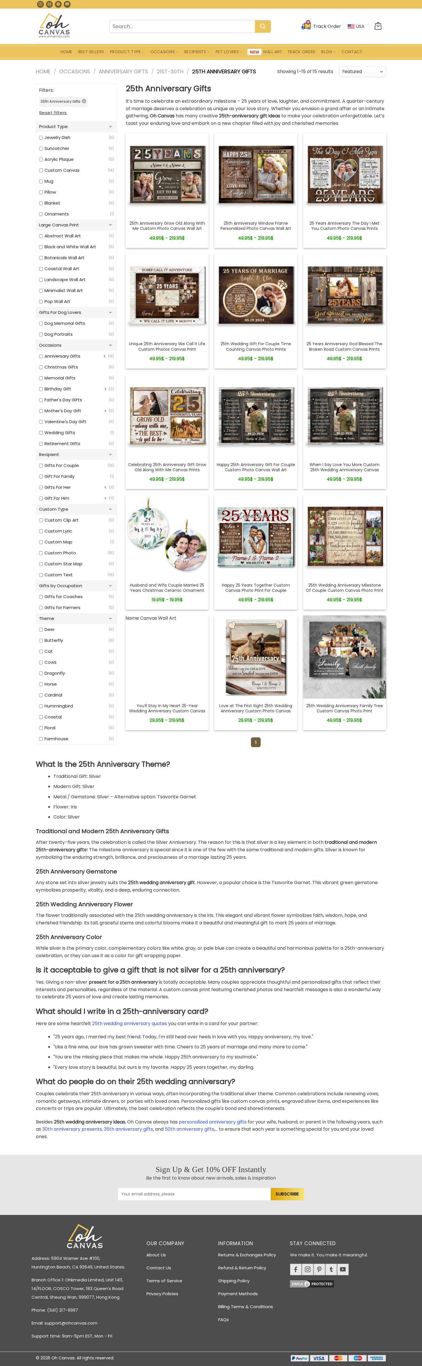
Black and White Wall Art (70, 247)
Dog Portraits (58, 334)
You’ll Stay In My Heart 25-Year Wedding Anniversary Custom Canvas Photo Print (167, 711)
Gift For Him (56, 498)
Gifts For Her (57, 487)
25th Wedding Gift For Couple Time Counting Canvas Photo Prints (255, 346)
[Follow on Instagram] (40, 4)
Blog (326, 52)
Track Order (301, 52)
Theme (46, 618)
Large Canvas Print (59, 225)
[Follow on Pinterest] (58, 4)
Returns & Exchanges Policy (247, 1255)
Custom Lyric (58, 531)
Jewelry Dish (57, 137)
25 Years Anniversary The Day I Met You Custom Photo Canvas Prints (344, 226)
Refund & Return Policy (242, 1268)
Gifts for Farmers (62, 607)
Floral (49, 728)
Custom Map (58, 542)
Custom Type (53, 509)
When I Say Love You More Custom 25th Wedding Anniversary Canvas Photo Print (344, 470)
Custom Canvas (62, 170)
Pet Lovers (227, 52)
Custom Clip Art (61, 520)
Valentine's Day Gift (65, 422)
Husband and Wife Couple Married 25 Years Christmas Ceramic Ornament (167, 588)
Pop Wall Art (57, 301)
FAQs (223, 1320)
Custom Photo (60, 553)
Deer (49, 629)
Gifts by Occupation (60, 586)
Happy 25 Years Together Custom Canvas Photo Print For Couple (256, 588)
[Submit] (263, 26)
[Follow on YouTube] (67, 4)
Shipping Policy (233, 1281)
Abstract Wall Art (62, 236)
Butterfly (53, 640)
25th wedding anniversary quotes (129, 1023)
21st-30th (170, 71)
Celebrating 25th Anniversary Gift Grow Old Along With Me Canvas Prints (167, 467)
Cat (48, 651)
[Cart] (378, 26)
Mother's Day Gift (62, 411)
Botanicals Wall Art (64, 258)
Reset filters (53, 113)
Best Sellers (91, 52)
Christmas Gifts (61, 367)
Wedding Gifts (59, 433)
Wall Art (272, 52)
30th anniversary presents (72, 1129)
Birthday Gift (57, 389)
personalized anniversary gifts (213, 1122)
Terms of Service (164, 1281)
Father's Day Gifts (63, 400)
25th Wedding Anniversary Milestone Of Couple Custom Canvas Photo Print (344, 588)
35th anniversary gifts (128, 1129)
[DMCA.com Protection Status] (340, 1282)
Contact (352, 52)
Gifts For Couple (61, 465)
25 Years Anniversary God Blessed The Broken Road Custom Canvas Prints (344, 346)
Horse (50, 684)
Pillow (50, 192)
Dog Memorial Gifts (64, 323)
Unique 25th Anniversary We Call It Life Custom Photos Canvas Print (167, 346)
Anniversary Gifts (123, 71)
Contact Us (158, 1268)
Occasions (162, 52)
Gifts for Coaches (63, 597)
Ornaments (56, 214)
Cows (50, 662)
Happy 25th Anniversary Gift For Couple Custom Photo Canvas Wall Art (256, 467)
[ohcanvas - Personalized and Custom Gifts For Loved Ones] (54, 26)
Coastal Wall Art (61, 269)
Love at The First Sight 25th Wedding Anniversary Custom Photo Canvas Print (255, 711)
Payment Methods (238, 1294)
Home (66, 52)
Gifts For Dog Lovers (60, 312)
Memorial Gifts (60, 378)
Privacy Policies (162, 1294)
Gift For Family (59, 476)
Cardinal (53, 695)
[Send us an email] (49, 4)
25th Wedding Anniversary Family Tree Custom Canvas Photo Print (344, 708)
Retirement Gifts (62, 443)
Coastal (53, 717)
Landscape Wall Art (65, 279)
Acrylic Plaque (59, 159)
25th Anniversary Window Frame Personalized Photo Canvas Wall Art (255, 226)
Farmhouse (56, 739)
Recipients (195, 52)
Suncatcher (56, 148)
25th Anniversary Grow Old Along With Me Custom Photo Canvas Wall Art (167, 226)
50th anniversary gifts (189, 1129)
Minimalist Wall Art (63, 290)
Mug (48, 181)
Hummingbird (58, 706)
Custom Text (58, 575)
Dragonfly (54, 673)
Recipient (49, 454)
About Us (156, 1255)
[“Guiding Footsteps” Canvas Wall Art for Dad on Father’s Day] (167, 174)
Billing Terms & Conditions (245, 1307)
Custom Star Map (63, 564)
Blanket (52, 203)
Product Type (125, 52)
